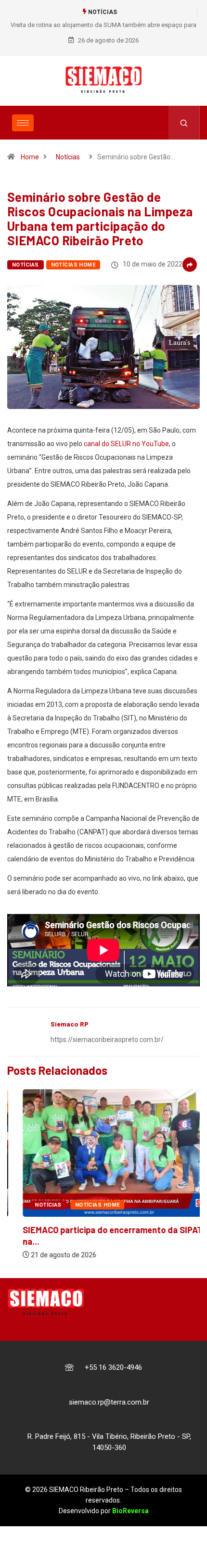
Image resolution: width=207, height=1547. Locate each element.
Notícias (68, 157)
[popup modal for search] (184, 123)
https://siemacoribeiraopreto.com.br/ (107, 1039)
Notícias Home (73, 265)
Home (30, 157)
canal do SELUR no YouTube (126, 444)
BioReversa (130, 1511)
